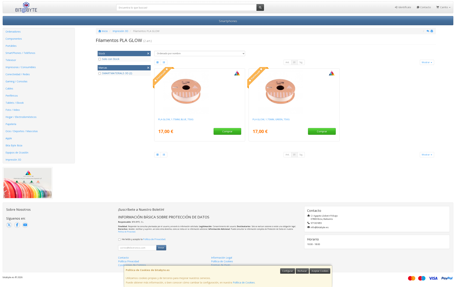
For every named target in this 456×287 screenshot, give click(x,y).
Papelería (11, 124)
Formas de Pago (220, 265)
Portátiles (11, 45)
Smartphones (228, 21)
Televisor (11, 60)
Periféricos (12, 95)
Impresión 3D (13, 159)
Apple (9, 138)
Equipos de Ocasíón (17, 152)
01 (294, 62)
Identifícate (404, 7)
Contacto (425, 7)
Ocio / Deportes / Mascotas (22, 131)
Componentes (14, 38)
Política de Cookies (244, 282)
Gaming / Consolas (16, 81)
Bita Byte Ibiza (14, 145)
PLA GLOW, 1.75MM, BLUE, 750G (175, 119)
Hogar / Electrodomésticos (21, 117)
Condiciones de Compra (132, 265)
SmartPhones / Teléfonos (20, 53)
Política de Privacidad (126, 231)
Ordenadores (13, 31)
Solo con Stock (110, 59)
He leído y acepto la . (144, 239)
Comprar (227, 131)
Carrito (444, 7)
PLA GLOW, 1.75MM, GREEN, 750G (271, 119)
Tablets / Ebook (15, 102)
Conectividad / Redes (18, 74)
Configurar (287, 270)
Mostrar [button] (426, 62)
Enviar (161, 247)
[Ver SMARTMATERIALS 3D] (199, 92)
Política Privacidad (128, 261)
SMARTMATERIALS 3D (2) (117, 73)
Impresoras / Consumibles (21, 67)
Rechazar (302, 270)
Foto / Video (13, 109)
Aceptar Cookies (320, 270)
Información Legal (221, 257)
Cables (9, 88)
